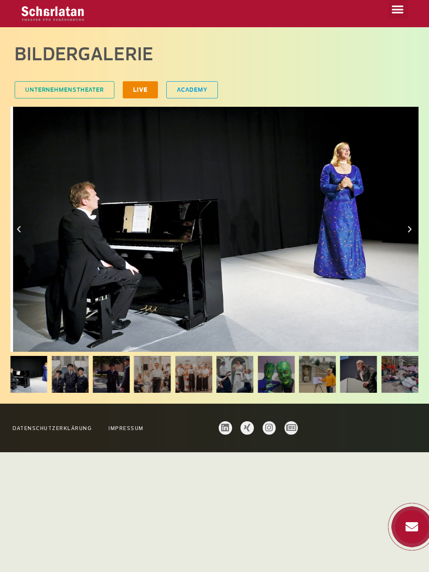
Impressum (126, 428)
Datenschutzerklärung (52, 428)
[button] (398, 9)
